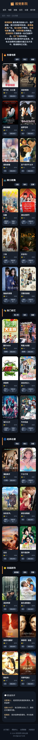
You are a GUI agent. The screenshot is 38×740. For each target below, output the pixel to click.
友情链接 (23, 730)
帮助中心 (15, 730)
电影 (10, 10)
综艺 (21, 10)
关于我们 (6, 730)
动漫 (26, 10)
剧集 (15, 10)
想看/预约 (12, 96)
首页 (4, 10)
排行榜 (32, 10)
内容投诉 (32, 730)
